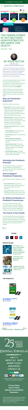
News (10, 49)
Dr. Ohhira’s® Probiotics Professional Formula (10, 323)
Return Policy (14, 388)
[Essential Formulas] (14, 5)
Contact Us (14, 369)
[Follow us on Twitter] (10, 358)
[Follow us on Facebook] (15, 358)
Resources (14, 366)
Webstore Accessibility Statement (14, 380)
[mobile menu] (2, 6)
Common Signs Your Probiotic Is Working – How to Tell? (19, 268)
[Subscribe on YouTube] (12, 358)
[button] (7, 237)
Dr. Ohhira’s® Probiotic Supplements (10, 299)
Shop (20, 360)
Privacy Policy (14, 385)
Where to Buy (14, 363)
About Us (10, 360)
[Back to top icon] (25, 407)
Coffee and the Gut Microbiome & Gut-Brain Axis (18, 258)
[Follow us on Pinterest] (17, 358)
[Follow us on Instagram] (14, 358)
